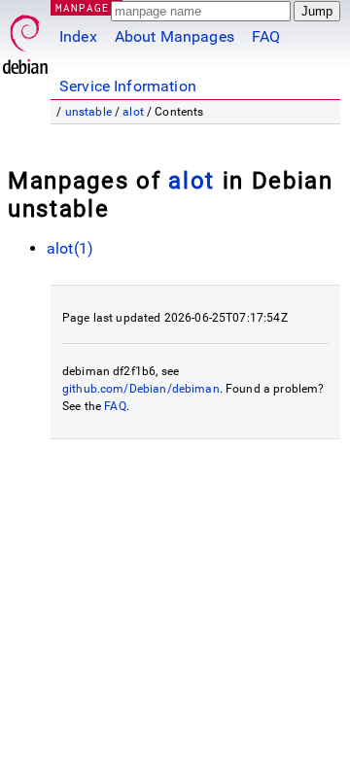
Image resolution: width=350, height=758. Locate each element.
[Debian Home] (25, 39)
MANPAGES (86, 7)
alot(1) (70, 248)
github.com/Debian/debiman (141, 389)
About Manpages (174, 36)
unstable (88, 112)
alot (133, 112)
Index (78, 36)
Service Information (127, 86)
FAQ (266, 36)
